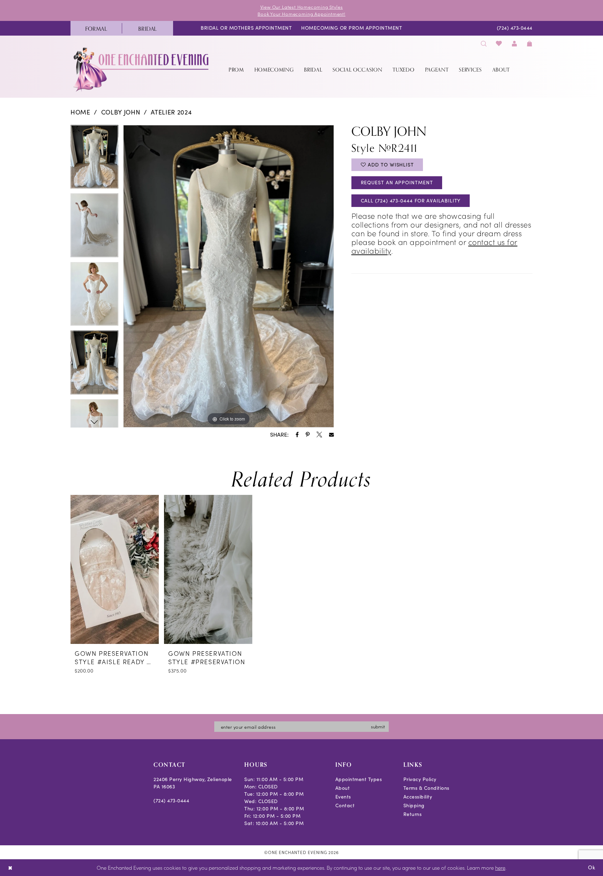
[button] (514, 43)
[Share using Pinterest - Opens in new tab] (308, 434)
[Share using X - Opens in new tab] (319, 434)
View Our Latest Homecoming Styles (301, 6)
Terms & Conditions (426, 788)
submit (378, 726)
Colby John (120, 112)
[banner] (141, 69)
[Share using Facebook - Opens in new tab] (297, 434)
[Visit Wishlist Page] (499, 43)
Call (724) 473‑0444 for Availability (411, 200)
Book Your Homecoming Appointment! (301, 13)
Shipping (414, 805)
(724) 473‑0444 (171, 800)
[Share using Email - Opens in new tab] (331, 434)
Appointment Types (358, 779)
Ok (591, 867)
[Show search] (483, 43)
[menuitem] (96, 28)
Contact (345, 805)
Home (80, 112)
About (342, 788)
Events (343, 796)
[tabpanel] (94, 159)
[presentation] (114, 569)
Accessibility (417, 796)
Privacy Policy (420, 779)
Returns (412, 814)
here (500, 867)
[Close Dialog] (10, 868)
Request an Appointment (397, 182)
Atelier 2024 (171, 112)
